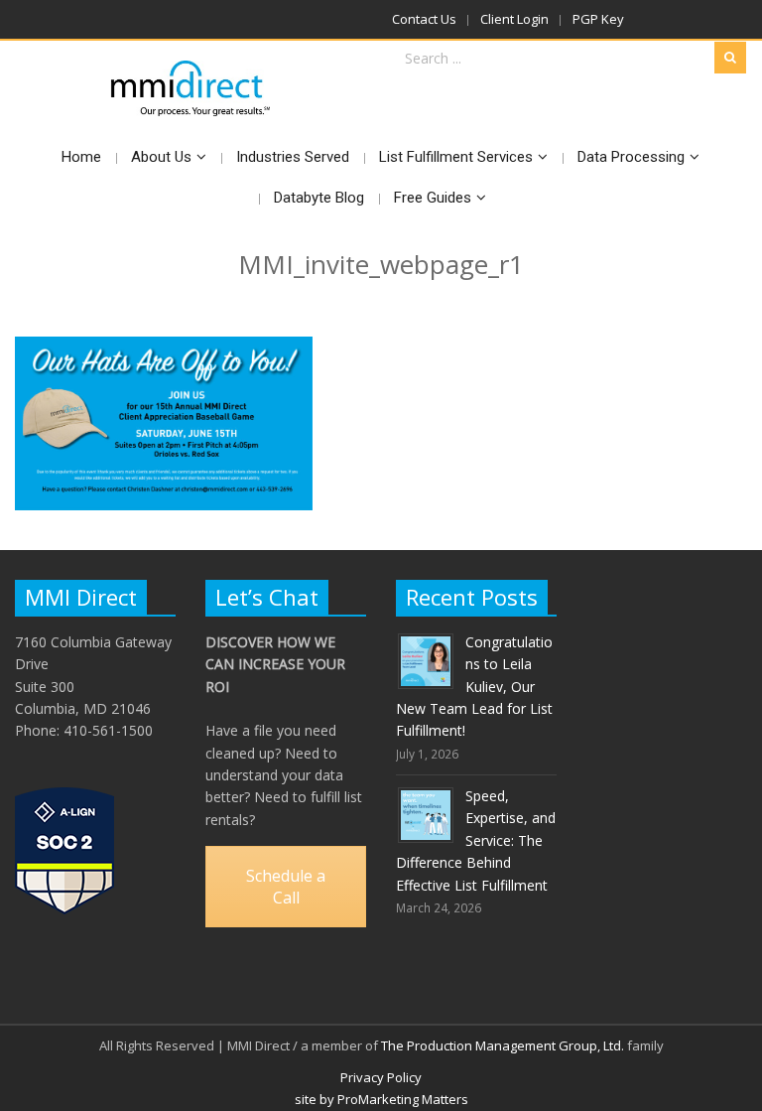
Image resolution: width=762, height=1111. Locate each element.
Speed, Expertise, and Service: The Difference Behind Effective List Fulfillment (476, 840)
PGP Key (598, 19)
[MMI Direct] (191, 88)
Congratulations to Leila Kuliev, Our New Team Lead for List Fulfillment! (474, 686)
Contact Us (424, 19)
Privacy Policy (381, 1077)
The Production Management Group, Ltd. (502, 1045)
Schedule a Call (285, 886)
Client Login (514, 19)
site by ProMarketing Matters (381, 1099)
